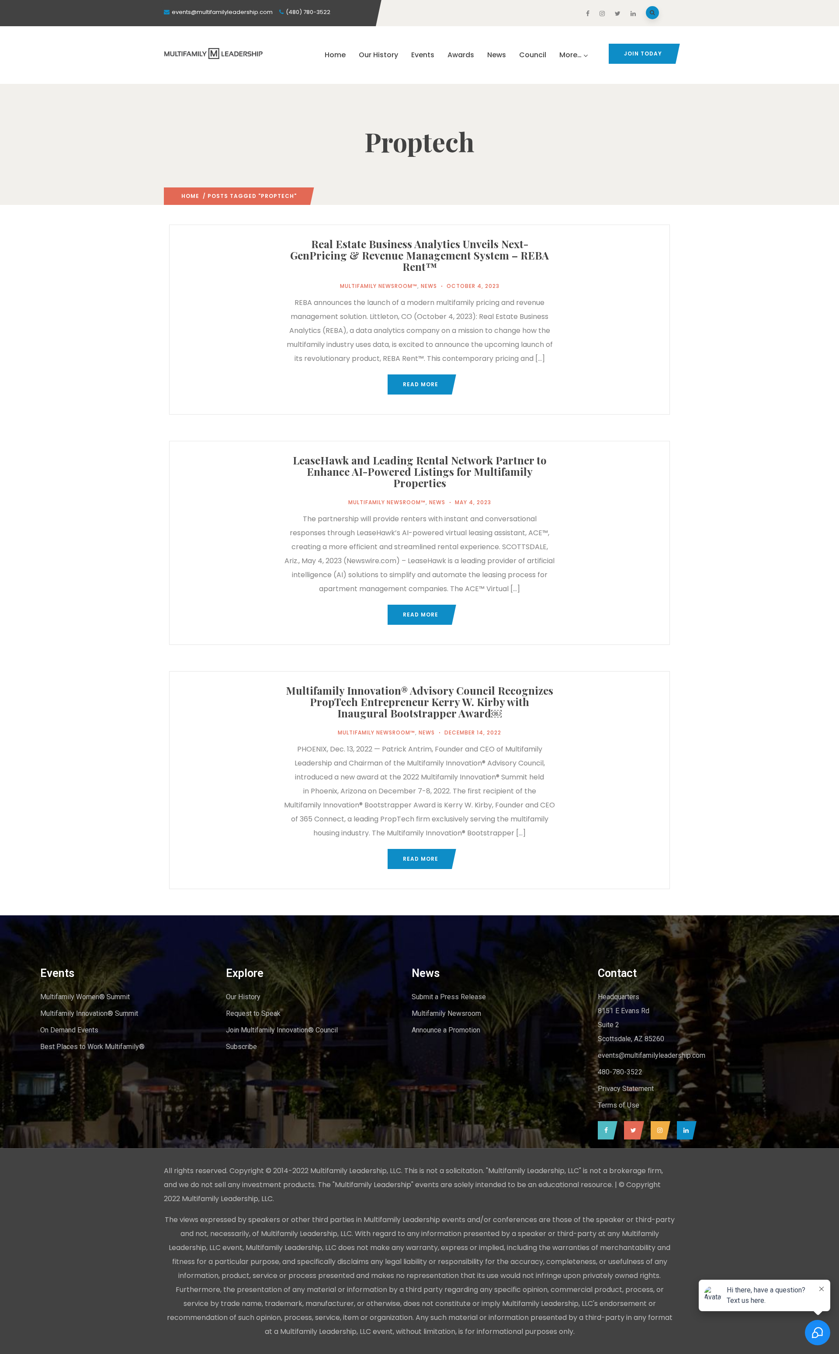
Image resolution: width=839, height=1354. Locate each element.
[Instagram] (658, 1130)
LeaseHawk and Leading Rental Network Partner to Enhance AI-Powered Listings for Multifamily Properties (420, 471)
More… (570, 55)
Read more (420, 384)
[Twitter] (632, 1130)
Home (335, 55)
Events (422, 55)
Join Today (643, 53)
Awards (460, 55)
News (496, 55)
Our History (378, 55)
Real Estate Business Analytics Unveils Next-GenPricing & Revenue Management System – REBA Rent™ (419, 255)
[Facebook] (605, 1130)
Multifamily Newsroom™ (378, 286)
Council (532, 55)
